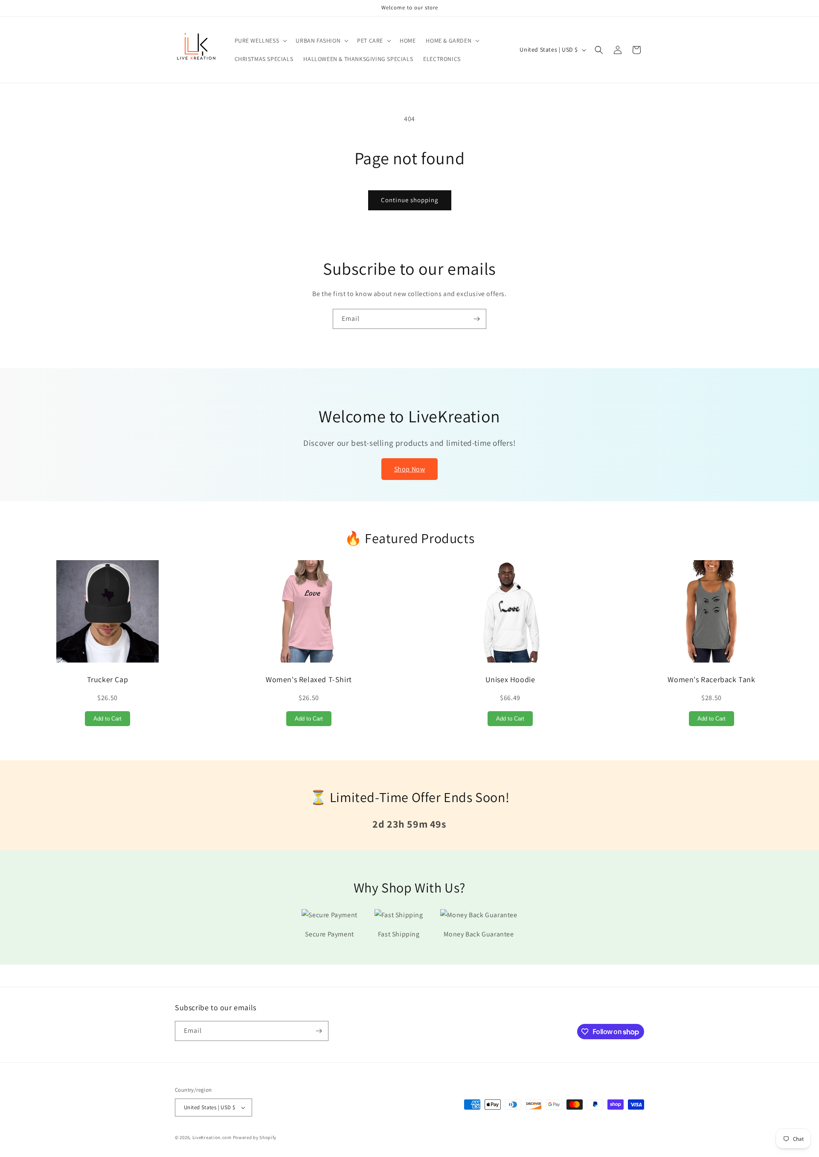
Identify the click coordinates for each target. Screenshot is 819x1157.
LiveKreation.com (212, 1137)
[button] (260, 40)
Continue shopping (410, 200)
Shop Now (409, 469)
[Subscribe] (476, 319)
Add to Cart (107, 718)
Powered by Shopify (255, 1137)
